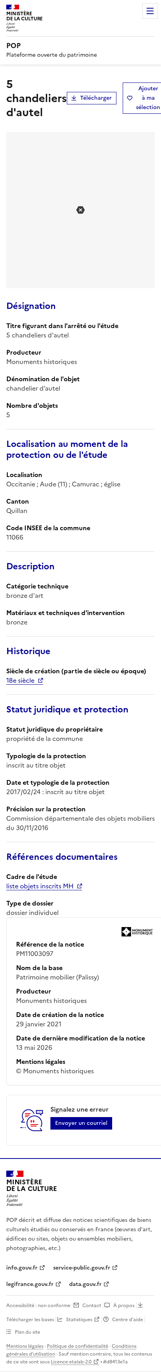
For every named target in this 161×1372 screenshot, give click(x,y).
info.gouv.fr (22, 1268)
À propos (123, 1305)
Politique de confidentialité (77, 1346)
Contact (91, 1305)
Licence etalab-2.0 (71, 1361)
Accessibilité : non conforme (38, 1305)
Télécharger (96, 98)
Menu (150, 11)
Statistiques (79, 1319)
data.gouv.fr (85, 1284)
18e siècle (20, 680)
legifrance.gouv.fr (30, 1284)
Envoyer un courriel (81, 1123)
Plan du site (27, 1332)
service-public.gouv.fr (81, 1268)
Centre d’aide (127, 1319)
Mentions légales (24, 1346)
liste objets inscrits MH (39, 886)
